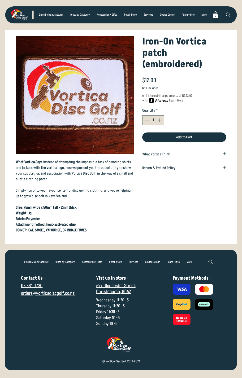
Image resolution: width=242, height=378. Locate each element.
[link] (215, 14)
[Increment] (160, 120)
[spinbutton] (153, 120)
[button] (80, 14)
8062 (126, 291)
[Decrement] (146, 120)
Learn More (176, 100)
